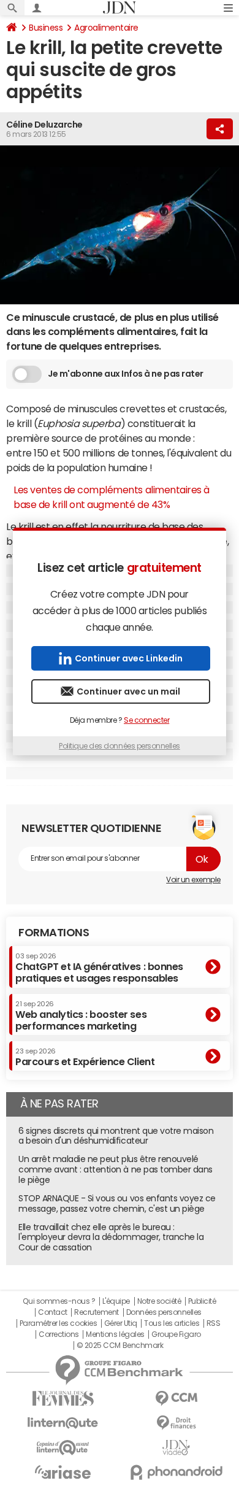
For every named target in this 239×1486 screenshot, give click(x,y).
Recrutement (96, 1312)
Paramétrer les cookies (58, 1323)
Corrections (59, 1334)
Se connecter (146, 720)
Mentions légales (115, 1334)
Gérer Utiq (120, 1323)
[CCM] (176, 1398)
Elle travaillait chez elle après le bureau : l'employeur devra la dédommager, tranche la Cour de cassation (110, 1237)
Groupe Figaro (176, 1334)
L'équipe (116, 1301)
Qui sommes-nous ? (59, 1301)
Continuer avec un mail (128, 691)
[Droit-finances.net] (176, 1423)
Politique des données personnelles (119, 746)
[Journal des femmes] (63, 1398)
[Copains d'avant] (63, 1447)
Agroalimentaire (106, 27)
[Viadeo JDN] (176, 1447)
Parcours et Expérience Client (84, 1057)
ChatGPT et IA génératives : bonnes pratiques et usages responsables (99, 968)
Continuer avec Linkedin (129, 658)
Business (46, 27)
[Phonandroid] (176, 1472)
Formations (53, 932)
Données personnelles (164, 1312)
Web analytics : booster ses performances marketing (80, 1016)
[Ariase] (63, 1472)
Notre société (159, 1301)
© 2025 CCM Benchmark (120, 1345)
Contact (52, 1312)
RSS (214, 1323)
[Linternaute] (63, 1423)
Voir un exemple (193, 880)
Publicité (202, 1301)
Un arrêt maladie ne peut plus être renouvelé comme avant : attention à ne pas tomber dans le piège (115, 1169)
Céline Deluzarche (44, 124)
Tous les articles (171, 1323)
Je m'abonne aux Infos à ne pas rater (125, 373)
